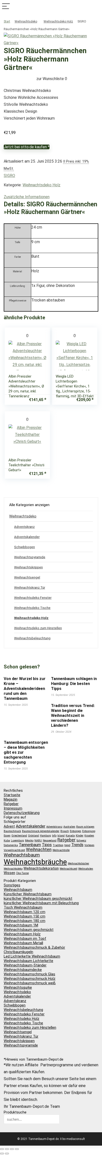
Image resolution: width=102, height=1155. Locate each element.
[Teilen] (12, 1149)
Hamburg (45, 835)
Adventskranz (24, 527)
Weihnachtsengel (27, 577)
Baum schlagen (85, 826)
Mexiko (29, 840)
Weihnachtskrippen (28, 567)
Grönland (33, 835)
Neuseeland (49, 840)
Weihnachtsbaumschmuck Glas (29, 974)
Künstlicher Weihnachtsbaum (27, 894)
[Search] (96, 6)
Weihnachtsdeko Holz (58, 21)
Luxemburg (17, 840)
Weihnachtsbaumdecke (23, 969)
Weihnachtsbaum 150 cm (24, 916)
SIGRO (9, 175)
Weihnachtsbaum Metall (23, 943)
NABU (38, 840)
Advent (9, 826)
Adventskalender (27, 537)
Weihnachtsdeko (26, 21)
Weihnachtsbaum (22, 855)
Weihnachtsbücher (78, 863)
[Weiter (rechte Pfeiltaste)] (7, 1153)
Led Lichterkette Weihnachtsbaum (32, 956)
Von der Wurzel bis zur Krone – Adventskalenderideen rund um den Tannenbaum (25, 688)
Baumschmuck (12, 831)
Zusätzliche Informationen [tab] (27, 196)
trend (67, 845)
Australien (69, 826)
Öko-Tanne (22, 873)
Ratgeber (11, 804)
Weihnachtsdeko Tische (32, 608)
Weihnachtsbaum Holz (22, 934)
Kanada (70, 835)
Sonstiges (12, 885)
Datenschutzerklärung (22, 813)
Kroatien (89, 835)
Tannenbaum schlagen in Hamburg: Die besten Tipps (74, 683)
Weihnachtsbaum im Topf (25, 938)
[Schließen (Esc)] (17, 1149)
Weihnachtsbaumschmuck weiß (30, 983)
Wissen (9, 873)
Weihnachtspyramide (29, 557)
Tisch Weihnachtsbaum (23, 907)
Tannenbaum (30, 844)
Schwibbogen (24, 547)
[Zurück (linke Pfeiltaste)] (2, 1153)
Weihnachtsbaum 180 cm (24, 921)
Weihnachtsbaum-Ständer (25, 965)
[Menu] (6, 6)
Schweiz (81, 840)
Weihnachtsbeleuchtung (32, 638)
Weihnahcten (85, 868)
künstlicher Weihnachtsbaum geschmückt (38, 898)
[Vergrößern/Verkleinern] (2, 1149)
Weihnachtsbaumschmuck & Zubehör (34, 947)
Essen (7, 835)
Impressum (13, 808)
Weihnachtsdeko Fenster (32, 597)
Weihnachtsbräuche (35, 862)
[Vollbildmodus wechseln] (7, 1149)
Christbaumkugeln (18, 952)
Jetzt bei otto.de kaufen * (27, 147)
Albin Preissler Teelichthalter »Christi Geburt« (26, 465)
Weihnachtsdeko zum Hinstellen (38, 628)
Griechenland (19, 835)
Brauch (64, 831)
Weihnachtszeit (68, 868)
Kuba (7, 840)
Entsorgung (88, 831)
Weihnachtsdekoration (41, 868)
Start (7, 21)
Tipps (47, 844)
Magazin (10, 799)
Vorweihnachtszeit (14, 850)
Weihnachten (38, 849)
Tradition (58, 845)
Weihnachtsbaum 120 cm (24, 912)
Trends (77, 844)
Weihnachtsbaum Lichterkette (28, 961)
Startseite (12, 795)
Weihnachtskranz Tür (29, 587)
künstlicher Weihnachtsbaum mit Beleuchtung (41, 903)
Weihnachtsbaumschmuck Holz (29, 978)
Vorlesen (89, 845)
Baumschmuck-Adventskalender (40, 831)
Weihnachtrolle (61, 850)
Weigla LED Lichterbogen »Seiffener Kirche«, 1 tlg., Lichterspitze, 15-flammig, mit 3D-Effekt (75, 386)
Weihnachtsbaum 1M (21, 925)
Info (54, 835)
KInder (79, 835)
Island (61, 835)
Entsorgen (75, 831)
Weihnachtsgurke (18, 987)
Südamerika (11, 845)
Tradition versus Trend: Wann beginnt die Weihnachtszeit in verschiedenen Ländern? (73, 715)
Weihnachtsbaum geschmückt (28, 929)
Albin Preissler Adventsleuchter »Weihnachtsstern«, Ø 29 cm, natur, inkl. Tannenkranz (26, 386)
